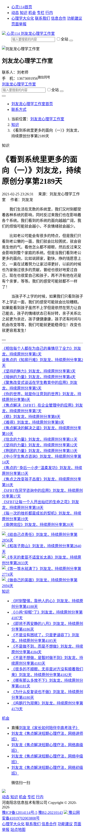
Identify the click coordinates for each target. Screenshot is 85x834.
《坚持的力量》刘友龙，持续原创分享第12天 (39, 445)
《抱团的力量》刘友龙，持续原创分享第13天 (39, 451)
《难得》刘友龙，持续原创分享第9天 (33, 422)
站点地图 (18, 830)
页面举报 (18, 24)
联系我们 (42, 18)
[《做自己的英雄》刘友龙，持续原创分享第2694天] (42, 586)
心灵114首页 (21, 7)
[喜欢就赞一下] (4, 340)
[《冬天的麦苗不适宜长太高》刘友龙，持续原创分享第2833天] (42, 563)
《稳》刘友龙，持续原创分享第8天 (31, 417)
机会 (32, 13)
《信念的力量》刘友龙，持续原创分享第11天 (39, 439)
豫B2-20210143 (50, 813)
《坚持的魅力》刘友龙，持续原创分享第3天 (39, 371)
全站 (65, 39)
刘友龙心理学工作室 (38, 33)
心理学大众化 (22, 18)
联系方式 (18, 110)
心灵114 (13, 33)
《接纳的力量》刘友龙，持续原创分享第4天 (39, 377)
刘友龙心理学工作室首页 (32, 104)
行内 (49, 13)
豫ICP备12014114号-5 (19, 813)
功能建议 (74, 18)
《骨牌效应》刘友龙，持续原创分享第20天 (38, 525)
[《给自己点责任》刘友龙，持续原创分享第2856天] (42, 540)
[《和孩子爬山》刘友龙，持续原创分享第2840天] (42, 552)
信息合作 (58, 18)
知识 (23, 13)
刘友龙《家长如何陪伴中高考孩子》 (49, 728)
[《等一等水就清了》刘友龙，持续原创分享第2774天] (42, 574)
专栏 (40, 13)
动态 (15, 13)
